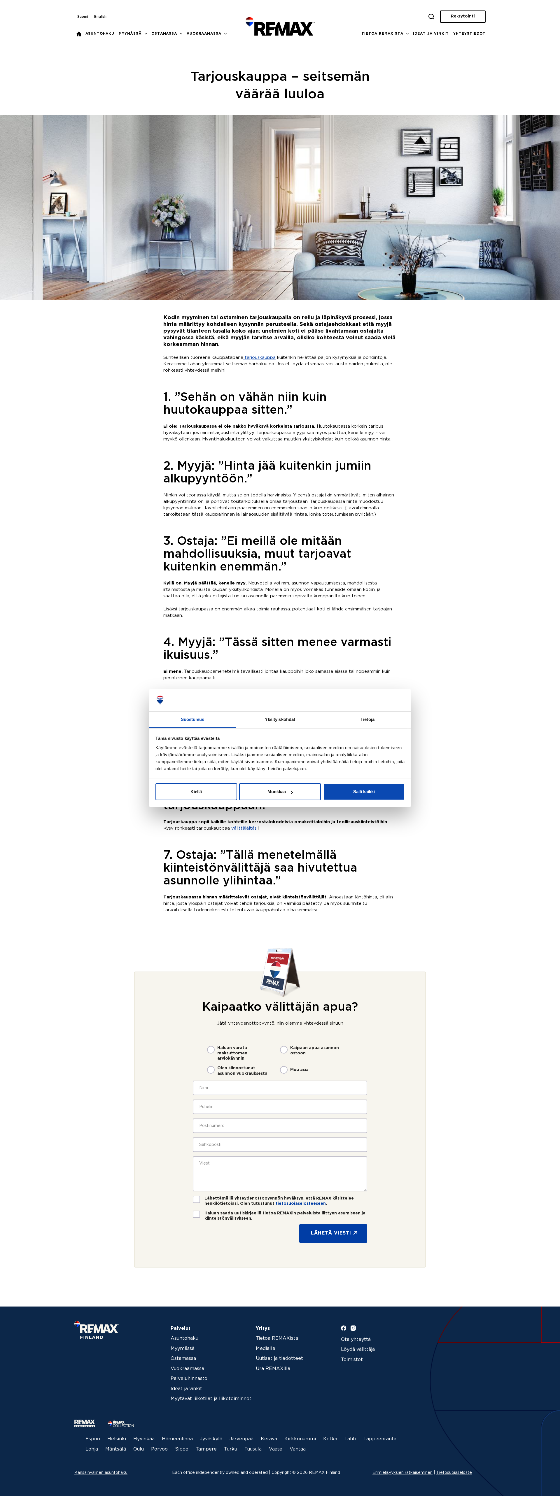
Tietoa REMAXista (382, 33)
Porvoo (159, 1449)
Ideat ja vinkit (431, 33)
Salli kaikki (364, 791)
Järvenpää (241, 1439)
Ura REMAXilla (273, 1369)
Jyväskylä (211, 1439)
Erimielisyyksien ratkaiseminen (402, 1472)
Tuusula (253, 1449)
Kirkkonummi (300, 1439)
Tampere (206, 1449)
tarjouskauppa (259, 357)
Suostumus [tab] (192, 719)
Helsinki (116, 1439)
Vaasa (275, 1449)
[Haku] (431, 17)
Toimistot (352, 1360)
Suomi (82, 16)
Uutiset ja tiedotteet (279, 1358)
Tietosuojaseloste (454, 1472)
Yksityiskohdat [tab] (280, 719)
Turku (230, 1449)
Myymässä (130, 33)
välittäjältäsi (244, 828)
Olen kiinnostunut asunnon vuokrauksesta (242, 1070)
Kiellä (196, 791)
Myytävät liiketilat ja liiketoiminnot (211, 1399)
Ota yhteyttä (356, 1339)
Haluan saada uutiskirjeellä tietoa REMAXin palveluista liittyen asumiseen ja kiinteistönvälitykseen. (284, 1215)
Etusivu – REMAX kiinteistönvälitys (78, 34)
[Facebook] (343, 1328)
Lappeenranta (379, 1439)
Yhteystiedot (469, 33)
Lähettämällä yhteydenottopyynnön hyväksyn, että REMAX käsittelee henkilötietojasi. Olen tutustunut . (279, 1201)
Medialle (265, 1348)
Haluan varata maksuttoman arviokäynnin (232, 1053)
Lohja (91, 1449)
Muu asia (299, 1070)
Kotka (330, 1439)
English (100, 16)
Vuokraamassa (204, 33)
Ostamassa (164, 33)
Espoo (92, 1439)
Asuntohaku (100, 33)
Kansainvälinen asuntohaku (100, 1472)
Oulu (138, 1449)
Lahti (350, 1439)
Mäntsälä (115, 1449)
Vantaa (298, 1449)
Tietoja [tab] (367, 719)
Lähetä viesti (331, 1233)
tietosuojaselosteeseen (301, 1203)
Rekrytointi (463, 16)
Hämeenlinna (177, 1439)
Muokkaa (276, 791)
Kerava (269, 1439)
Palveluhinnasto (189, 1378)
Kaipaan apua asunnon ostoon (314, 1050)
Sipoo (181, 1449)
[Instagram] (353, 1328)
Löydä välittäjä (358, 1349)
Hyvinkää (144, 1439)
